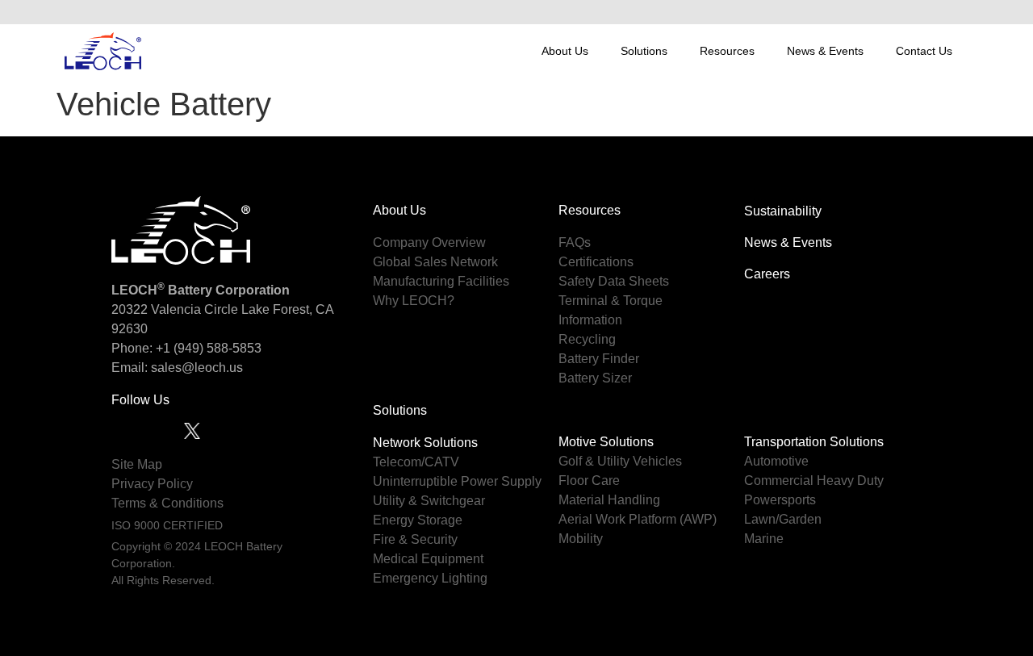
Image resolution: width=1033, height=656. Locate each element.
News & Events (825, 50)
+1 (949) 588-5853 (208, 348)
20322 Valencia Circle (174, 309)
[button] (951, 12)
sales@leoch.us (195, 367)
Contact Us (924, 50)
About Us (565, 50)
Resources (727, 50)
